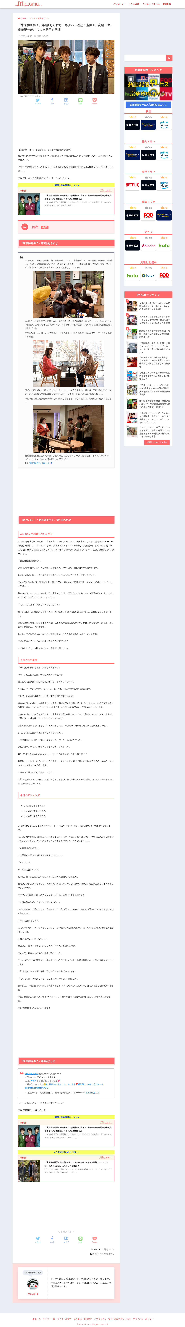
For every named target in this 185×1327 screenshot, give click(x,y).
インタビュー (119, 4)
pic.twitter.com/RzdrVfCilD (36, 1088)
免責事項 (78, 1319)
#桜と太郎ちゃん (96, 1084)
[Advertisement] (66, 129)
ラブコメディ (107, 1254)
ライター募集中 (64, 1319)
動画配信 (167, 4)
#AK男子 (35, 1081)
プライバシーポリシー (143, 1319)
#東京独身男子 (31, 1073)
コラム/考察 (134, 4)
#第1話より (83, 1084)
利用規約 (88, 1319)
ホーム (38, 1319)
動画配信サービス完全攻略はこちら (148, 104)
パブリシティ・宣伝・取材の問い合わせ (112, 1319)
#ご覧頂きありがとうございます (60, 1084)
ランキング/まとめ (151, 4)
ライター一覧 (49, 1319)
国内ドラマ (109, 1249)
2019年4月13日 (92, 1093)
